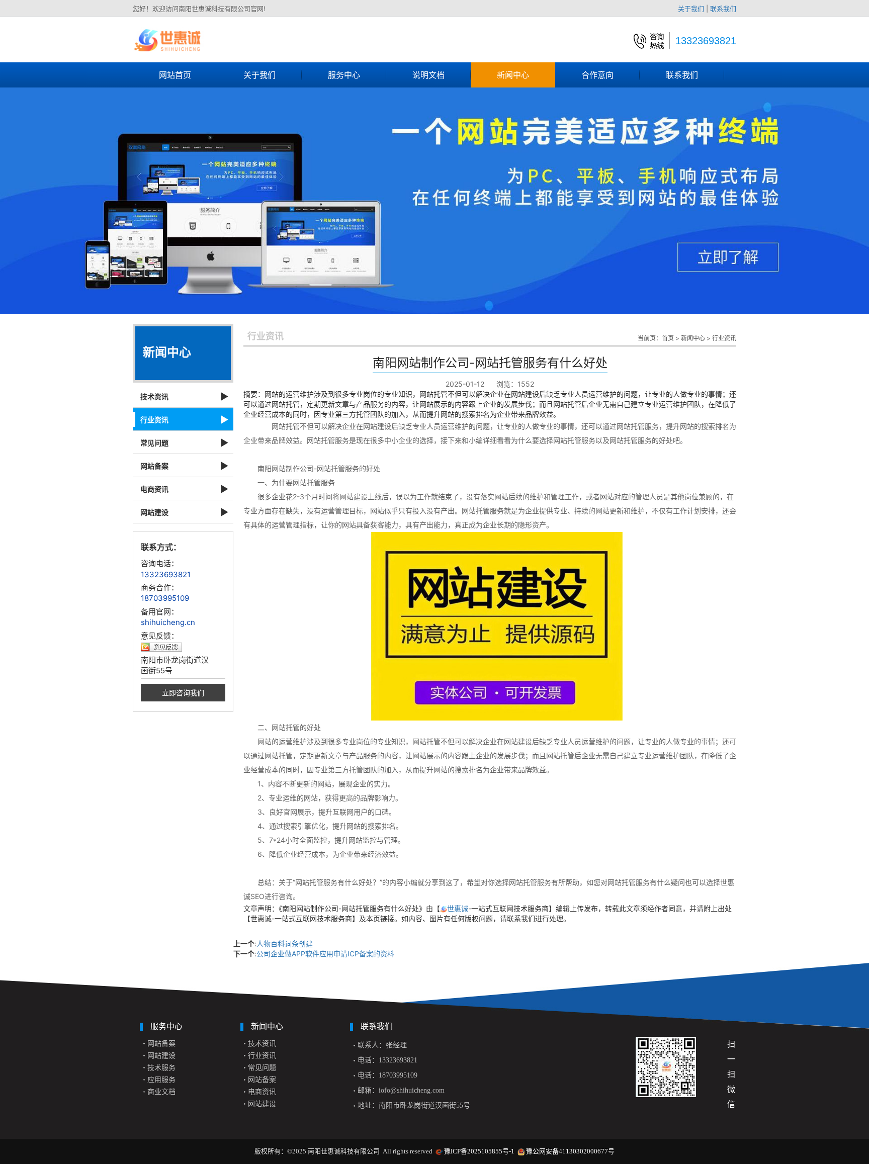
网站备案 (154, 466)
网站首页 (175, 75)
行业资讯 (154, 419)
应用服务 (161, 1080)
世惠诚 (457, 908)
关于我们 (691, 9)
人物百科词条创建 (284, 943)
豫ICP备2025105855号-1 (479, 1151)
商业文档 (161, 1092)
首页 (668, 338)
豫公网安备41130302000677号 (570, 1151)
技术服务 (161, 1067)
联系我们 (723, 9)
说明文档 (428, 75)
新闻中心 (513, 75)
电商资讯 (154, 489)
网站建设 (154, 512)
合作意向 (597, 75)
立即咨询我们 (183, 692)
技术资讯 (154, 396)
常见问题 (154, 442)
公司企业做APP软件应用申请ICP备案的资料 (325, 953)
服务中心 (344, 75)
